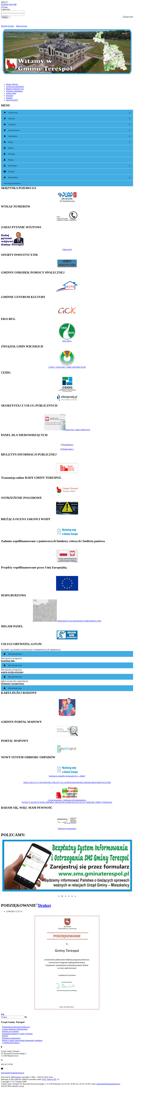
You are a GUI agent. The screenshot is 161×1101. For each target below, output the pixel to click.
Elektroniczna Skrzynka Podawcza (16, 1025)
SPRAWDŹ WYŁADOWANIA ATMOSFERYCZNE (79, 621)
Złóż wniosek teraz (15, 654)
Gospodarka (69, 136)
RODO (5, 1034)
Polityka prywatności (10, 1030)
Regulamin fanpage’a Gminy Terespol (17, 1032)
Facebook (5, 4)
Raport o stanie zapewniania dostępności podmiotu (22, 1039)
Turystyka (69, 124)
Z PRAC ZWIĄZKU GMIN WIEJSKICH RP (67, 367)
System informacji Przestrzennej (15, 1028)
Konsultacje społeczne (12, 183)
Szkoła (69, 142)
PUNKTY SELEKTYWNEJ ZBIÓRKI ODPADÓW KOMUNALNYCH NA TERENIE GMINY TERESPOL (67, 802)
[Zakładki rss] (3, 1013)
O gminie (69, 118)
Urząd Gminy (69, 112)
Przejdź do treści (7, 26)
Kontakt (11, 171)
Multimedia (69, 165)
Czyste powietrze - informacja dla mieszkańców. (67, 800)
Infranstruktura (69, 130)
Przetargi (11, 154)
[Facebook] (1, 1013)
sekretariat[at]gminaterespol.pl (108, 1082)
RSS (11, 4)
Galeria (10, 148)
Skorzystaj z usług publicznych (77, 430)
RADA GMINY (69, 177)
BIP (15, 4)
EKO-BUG (67, 341)
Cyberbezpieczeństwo (11, 1041)
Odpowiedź (67, 249)
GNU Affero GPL (49, 1078)
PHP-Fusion (16, 1076)
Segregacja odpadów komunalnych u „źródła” (67, 776)
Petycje (10, 160)
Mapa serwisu (21, 26)
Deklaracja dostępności (67, 829)
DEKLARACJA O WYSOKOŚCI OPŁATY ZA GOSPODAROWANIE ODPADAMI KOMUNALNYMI (67, 782)
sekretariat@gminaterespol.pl (12, 1071)
